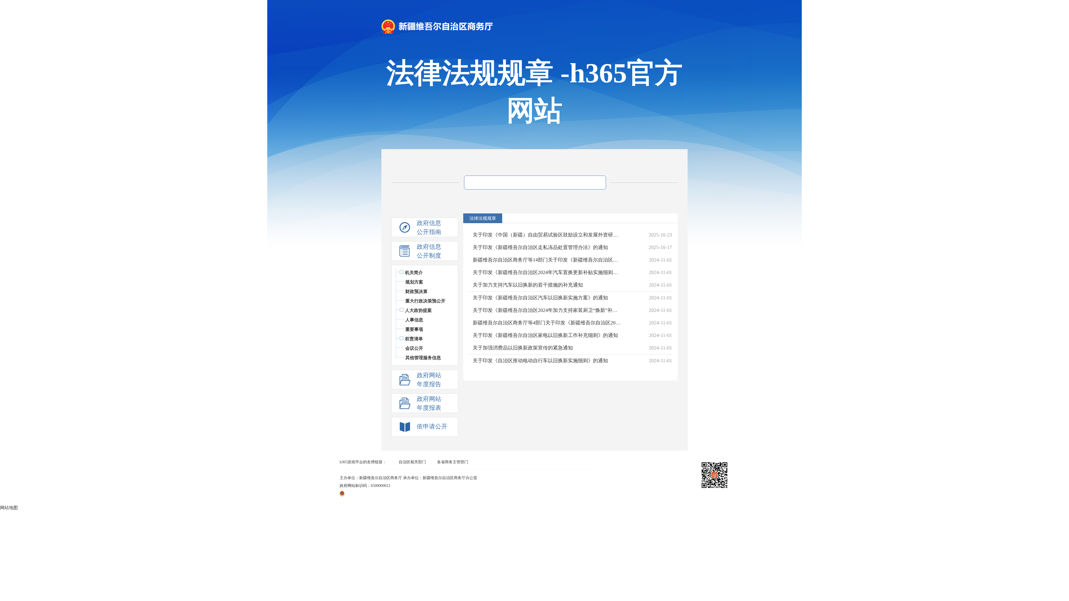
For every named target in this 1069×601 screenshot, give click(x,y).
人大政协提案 (418, 310)
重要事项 (414, 329)
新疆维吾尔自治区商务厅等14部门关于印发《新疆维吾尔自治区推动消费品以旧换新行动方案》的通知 (547, 260)
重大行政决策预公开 (425, 301)
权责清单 (414, 338)
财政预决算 (416, 291)
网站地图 (9, 507)
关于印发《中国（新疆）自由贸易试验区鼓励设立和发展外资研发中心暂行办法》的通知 (547, 235)
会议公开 (414, 348)
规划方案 (414, 282)
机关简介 (414, 272)
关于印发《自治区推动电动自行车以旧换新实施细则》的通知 (540, 360)
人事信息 (414, 319)
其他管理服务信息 (423, 357)
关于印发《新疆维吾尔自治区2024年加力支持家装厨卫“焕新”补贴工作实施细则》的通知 (547, 310)
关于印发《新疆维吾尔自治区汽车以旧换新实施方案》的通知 (540, 297)
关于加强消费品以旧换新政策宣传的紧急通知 (523, 348)
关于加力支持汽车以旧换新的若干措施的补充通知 (528, 285)
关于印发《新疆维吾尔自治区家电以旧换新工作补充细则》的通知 (545, 335)
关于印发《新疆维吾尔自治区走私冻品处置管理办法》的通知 (540, 247)
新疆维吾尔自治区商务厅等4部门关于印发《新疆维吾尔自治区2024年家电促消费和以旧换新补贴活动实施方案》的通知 (547, 323)
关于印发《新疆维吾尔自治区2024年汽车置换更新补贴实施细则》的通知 (547, 272)
